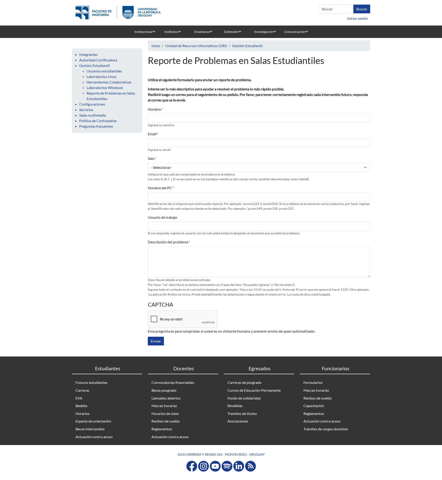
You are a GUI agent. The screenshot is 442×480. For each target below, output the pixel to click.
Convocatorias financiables (172, 382)
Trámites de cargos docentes (325, 429)
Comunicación (294, 32)
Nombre (154, 109)
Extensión (231, 32)
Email (152, 134)
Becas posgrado (163, 390)
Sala (151, 158)
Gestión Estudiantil (94, 65)
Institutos (171, 32)
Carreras (82, 390)
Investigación (263, 32)
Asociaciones (237, 421)
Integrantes (88, 54)
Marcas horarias (164, 405)
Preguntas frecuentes (96, 126)
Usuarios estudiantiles (104, 71)
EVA (79, 398)
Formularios (313, 382)
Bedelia (81, 405)
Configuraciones (92, 104)
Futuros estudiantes (92, 382)
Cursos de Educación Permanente (254, 390)
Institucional (143, 32)
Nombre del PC (160, 188)
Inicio (155, 45)
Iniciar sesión (357, 18)
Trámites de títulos (242, 413)
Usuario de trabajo (162, 217)
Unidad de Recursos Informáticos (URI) (196, 45)
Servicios (86, 109)
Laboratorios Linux (101, 76)
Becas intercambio (90, 429)
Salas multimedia (92, 115)
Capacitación (313, 405)
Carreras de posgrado (244, 382)
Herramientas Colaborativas (109, 82)
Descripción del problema (168, 242)
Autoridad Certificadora (98, 60)
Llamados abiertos (165, 398)
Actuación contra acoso (94, 436)
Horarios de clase (165, 413)
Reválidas (235, 405)
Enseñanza (201, 32)
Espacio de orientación (93, 421)
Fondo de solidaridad (244, 398)
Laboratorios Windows (105, 87)
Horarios (83, 413)
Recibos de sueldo (165, 421)
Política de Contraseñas (98, 120)
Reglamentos (161, 429)
